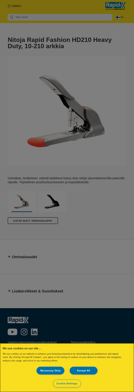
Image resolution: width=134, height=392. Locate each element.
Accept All (83, 370)
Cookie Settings (67, 383)
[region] (67, 367)
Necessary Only (50, 370)
